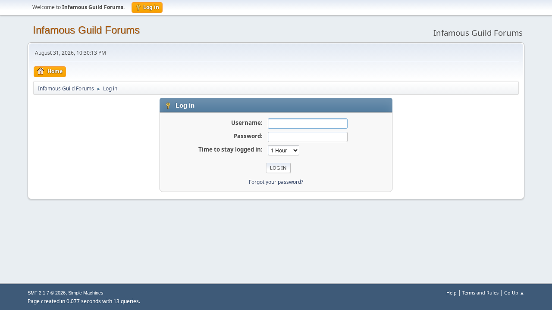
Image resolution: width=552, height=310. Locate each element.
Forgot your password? (276, 182)
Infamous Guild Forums (86, 30)
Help (451, 292)
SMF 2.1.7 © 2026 (47, 292)
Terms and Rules (480, 292)
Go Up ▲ (514, 292)
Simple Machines (86, 292)
